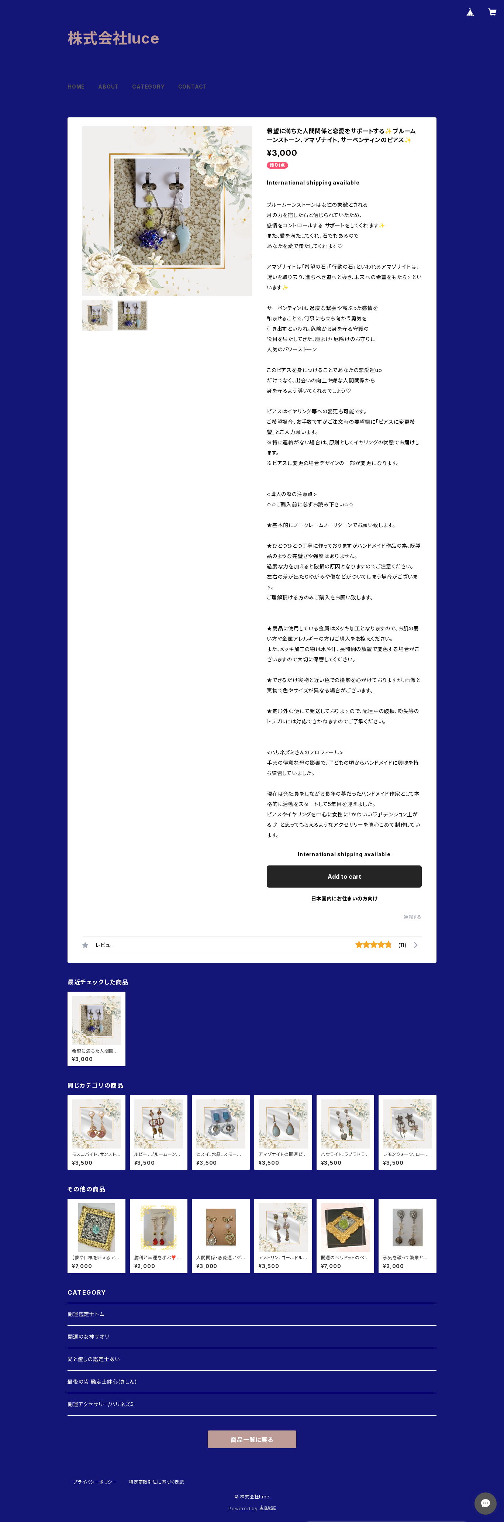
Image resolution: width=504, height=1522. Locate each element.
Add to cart (344, 876)
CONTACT (192, 86)
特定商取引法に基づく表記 (156, 1482)
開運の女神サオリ (88, 1336)
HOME (76, 86)
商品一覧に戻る (252, 1439)
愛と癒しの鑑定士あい (94, 1359)
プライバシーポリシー (95, 1482)
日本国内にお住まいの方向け (344, 898)
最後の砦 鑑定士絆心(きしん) (102, 1381)
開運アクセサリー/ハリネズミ (101, 1404)
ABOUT (108, 86)
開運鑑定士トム (86, 1314)
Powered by (243, 1508)
